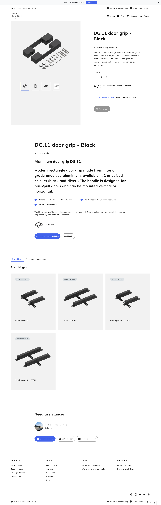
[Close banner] (158, 2)
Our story (50, 469)
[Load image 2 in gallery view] (35, 86)
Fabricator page (124, 465)
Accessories (16, 476)
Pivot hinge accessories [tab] (36, 259)
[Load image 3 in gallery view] (46, 86)
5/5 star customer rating (25, 8)
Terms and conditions (91, 465)
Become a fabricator (126, 469)
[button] (106, 16)
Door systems (17, 469)
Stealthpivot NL (22, 320)
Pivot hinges (16, 465)
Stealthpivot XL (69, 320)
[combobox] (153, 503)
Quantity (98, 72)
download (91, 2)
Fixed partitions (18, 473)
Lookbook (50, 473)
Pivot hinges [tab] (17, 259)
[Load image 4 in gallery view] (56, 86)
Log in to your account (104, 97)
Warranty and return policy (94, 469)
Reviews (50, 476)
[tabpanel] (80, 328)
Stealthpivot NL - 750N (120, 320)
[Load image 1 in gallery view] (25, 86)
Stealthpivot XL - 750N (25, 380)
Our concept (51, 465)
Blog (48, 480)
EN (151, 503)
